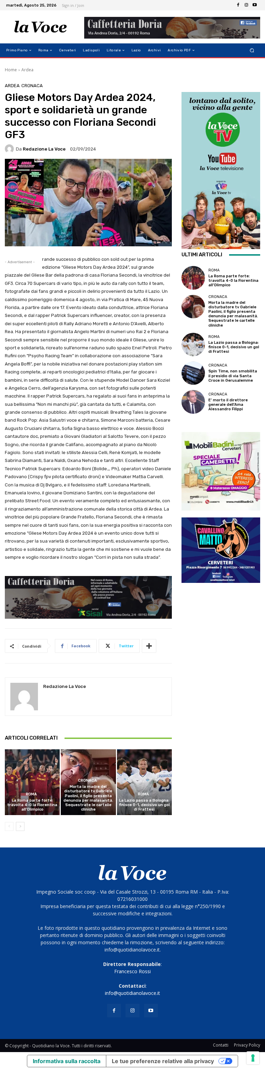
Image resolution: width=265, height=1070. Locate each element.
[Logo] (40, 26)
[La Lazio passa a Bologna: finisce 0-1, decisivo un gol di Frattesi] (144, 782)
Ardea (27, 70)
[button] (252, 50)
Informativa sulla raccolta (66, 1061)
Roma (31, 794)
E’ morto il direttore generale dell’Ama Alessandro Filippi (228, 404)
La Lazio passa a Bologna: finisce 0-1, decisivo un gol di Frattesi (144, 805)
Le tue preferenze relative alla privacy (163, 1061)
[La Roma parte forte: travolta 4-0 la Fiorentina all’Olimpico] (32, 782)
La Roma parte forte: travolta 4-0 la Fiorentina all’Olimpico (32, 805)
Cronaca (32, 85)
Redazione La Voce (44, 149)
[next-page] (20, 826)
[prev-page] (9, 826)
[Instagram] (246, 5)
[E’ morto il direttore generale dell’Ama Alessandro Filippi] (193, 401)
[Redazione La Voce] (10, 148)
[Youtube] (255, 5)
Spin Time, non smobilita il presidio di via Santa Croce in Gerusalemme (232, 375)
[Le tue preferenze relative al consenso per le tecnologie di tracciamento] (252, 1057)
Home (11, 70)
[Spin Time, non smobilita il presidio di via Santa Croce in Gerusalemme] (193, 373)
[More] (149, 646)
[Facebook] (238, 5)
